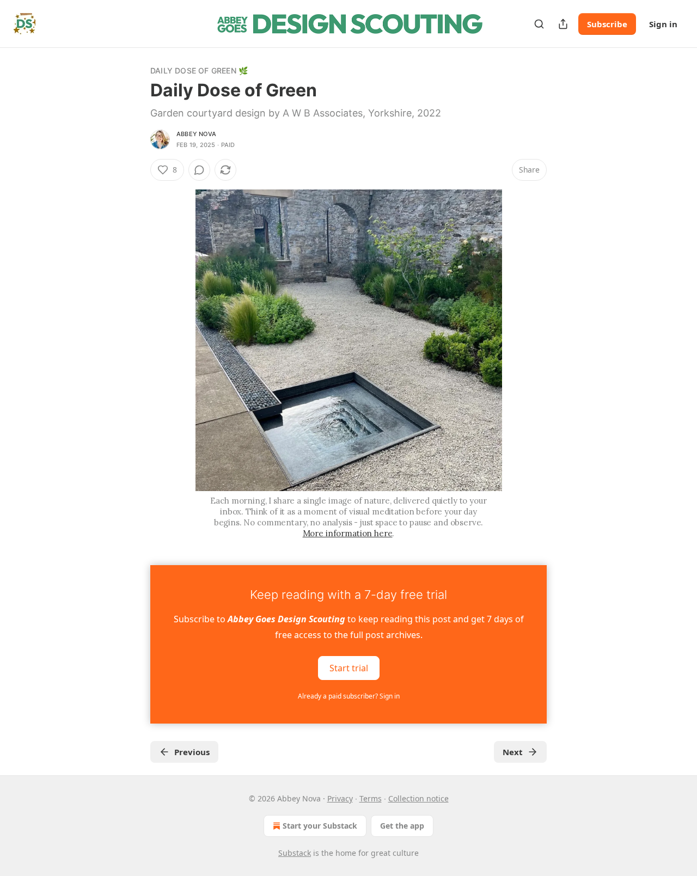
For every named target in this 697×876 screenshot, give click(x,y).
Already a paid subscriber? (349, 696)
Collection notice (418, 798)
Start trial (348, 668)
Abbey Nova (196, 134)
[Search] (539, 24)
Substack (294, 853)
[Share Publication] (563, 24)
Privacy (340, 798)
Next (513, 751)
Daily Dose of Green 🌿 (199, 70)
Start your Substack (320, 825)
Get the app (402, 825)
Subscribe (607, 24)
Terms (370, 798)
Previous (192, 751)
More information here (348, 533)
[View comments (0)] (199, 170)
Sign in (663, 24)
